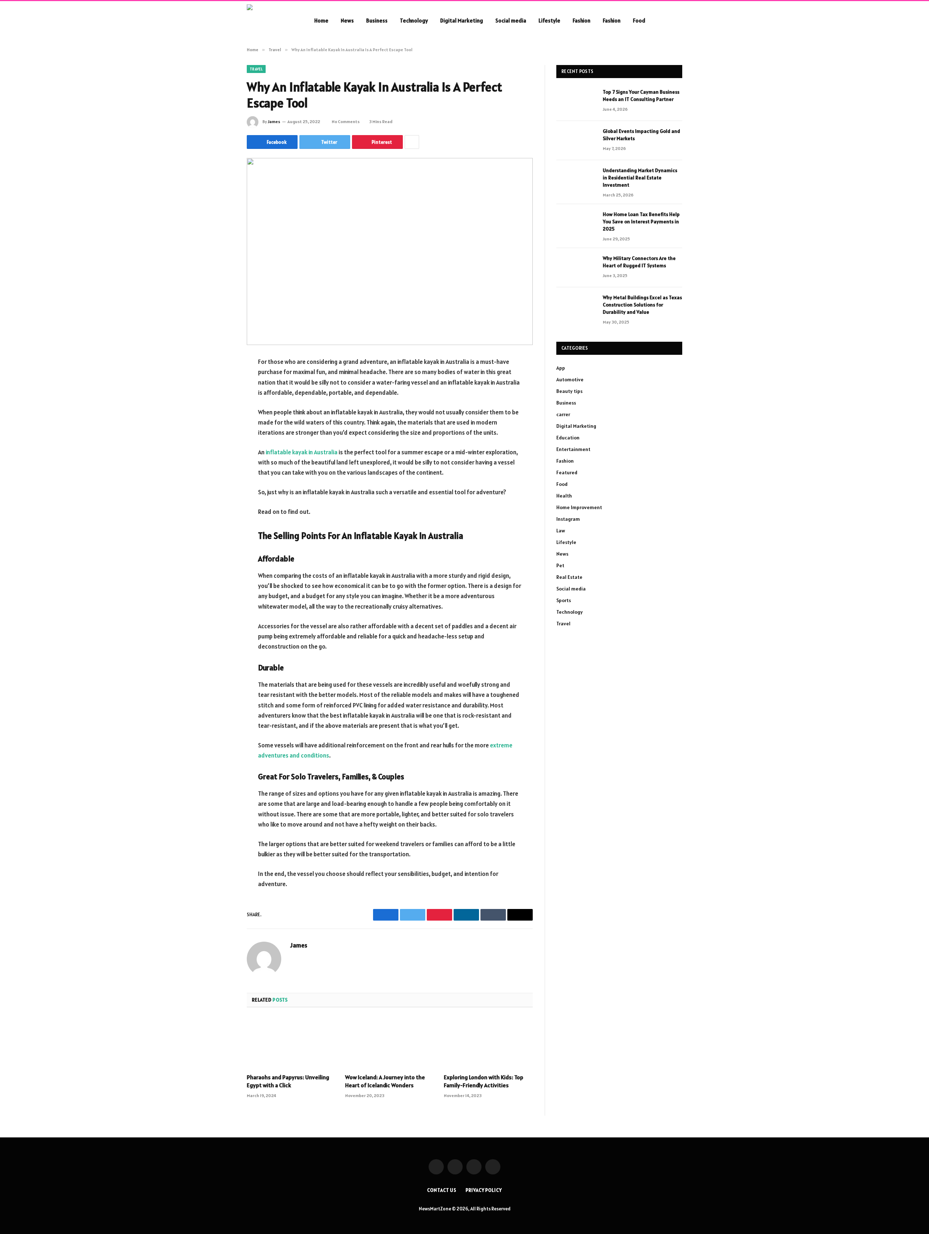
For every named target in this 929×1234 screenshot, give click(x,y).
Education (568, 437)
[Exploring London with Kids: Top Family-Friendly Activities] (488, 1043)
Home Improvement (579, 507)
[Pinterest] (221, 436)
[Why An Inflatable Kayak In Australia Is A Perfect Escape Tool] (390, 251)
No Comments (346, 121)
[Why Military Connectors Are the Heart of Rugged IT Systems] (576, 267)
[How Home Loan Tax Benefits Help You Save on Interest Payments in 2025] (576, 224)
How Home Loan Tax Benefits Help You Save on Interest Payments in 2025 (641, 221)
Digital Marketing (461, 20)
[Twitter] (221, 399)
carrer (563, 414)
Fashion (581, 20)
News (347, 20)
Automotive (570, 379)
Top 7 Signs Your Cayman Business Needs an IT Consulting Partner (641, 95)
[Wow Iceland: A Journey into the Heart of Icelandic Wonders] (389, 1043)
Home (321, 20)
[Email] (221, 455)
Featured (566, 472)
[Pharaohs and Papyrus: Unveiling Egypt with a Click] (291, 1043)
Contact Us (442, 1190)
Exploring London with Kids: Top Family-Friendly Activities (483, 1081)
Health (564, 495)
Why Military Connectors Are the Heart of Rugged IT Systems (639, 262)
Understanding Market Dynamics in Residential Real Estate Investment (640, 177)
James (274, 121)
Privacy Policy (484, 1190)
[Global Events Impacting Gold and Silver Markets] (576, 140)
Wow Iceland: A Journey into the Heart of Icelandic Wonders (385, 1081)
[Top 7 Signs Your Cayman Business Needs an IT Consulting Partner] (576, 101)
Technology (414, 20)
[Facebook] (221, 381)
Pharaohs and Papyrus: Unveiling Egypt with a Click (288, 1081)
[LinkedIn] (221, 418)
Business (377, 20)
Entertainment (573, 449)
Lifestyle (549, 20)
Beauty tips (569, 391)
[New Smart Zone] (271, 21)
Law (560, 530)
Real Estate (569, 577)
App (560, 368)
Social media (510, 20)
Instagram (568, 519)
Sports (563, 600)
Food (639, 20)
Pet (560, 565)
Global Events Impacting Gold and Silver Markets (641, 135)
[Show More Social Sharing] (412, 142)
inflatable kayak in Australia (301, 452)
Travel (256, 69)
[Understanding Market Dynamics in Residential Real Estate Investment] (576, 180)
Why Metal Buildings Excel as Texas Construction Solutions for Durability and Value (642, 304)
